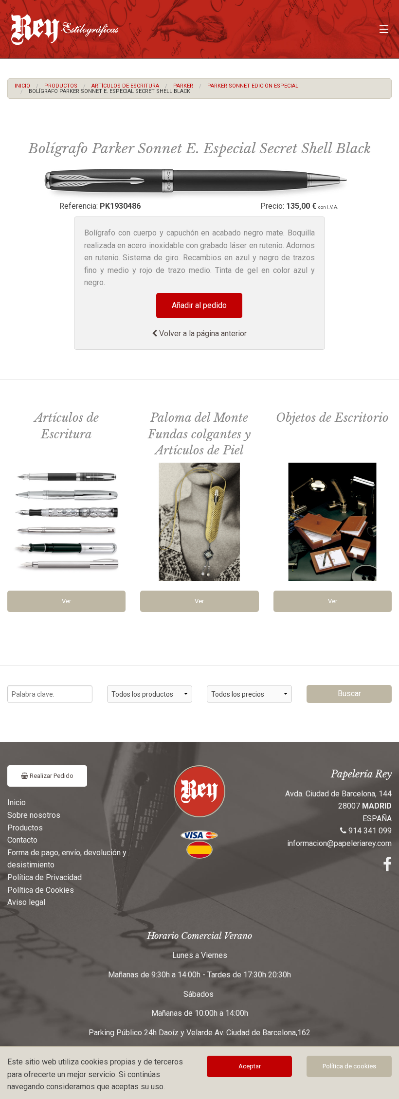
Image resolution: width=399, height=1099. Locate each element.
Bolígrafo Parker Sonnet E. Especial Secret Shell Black (109, 91)
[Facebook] (387, 867)
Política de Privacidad (44, 877)
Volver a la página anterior (202, 333)
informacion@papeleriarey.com (339, 843)
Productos (60, 86)
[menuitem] (22, 86)
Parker (183, 86)
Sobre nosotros (33, 815)
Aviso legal (26, 902)
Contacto (22, 840)
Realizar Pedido (50, 775)
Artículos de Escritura (125, 86)
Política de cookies (349, 1066)
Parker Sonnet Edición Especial (252, 86)
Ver (66, 601)
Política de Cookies (40, 890)
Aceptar (249, 1066)
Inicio (22, 86)
